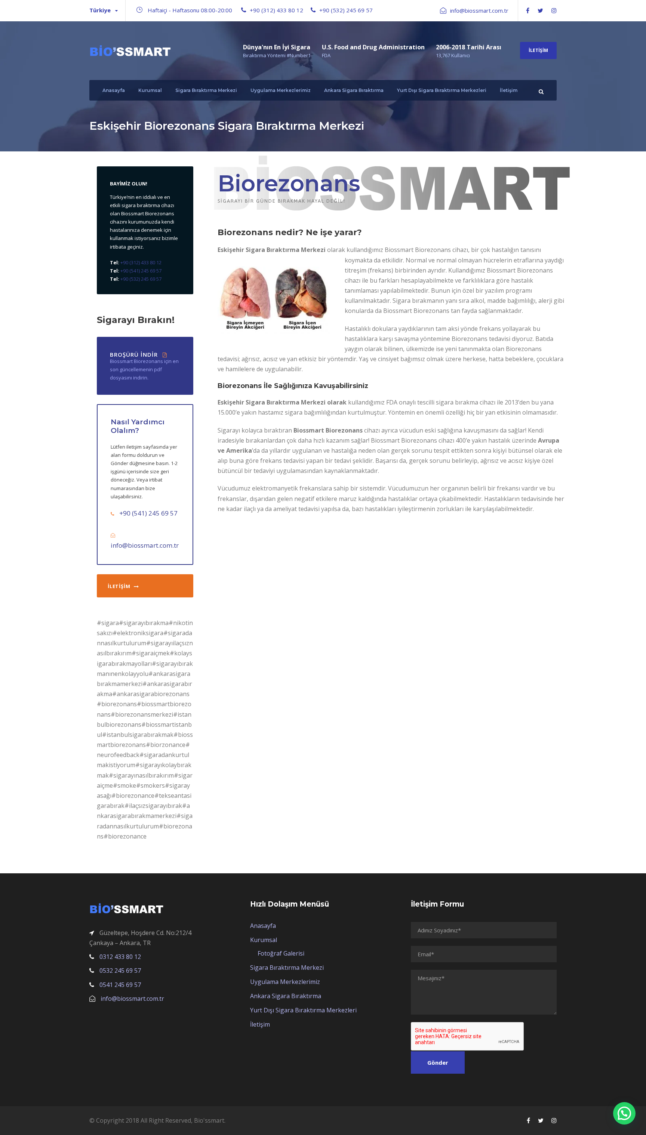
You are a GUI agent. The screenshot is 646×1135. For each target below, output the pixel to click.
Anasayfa (113, 90)
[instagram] (554, 10)
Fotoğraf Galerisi (281, 953)
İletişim (538, 50)
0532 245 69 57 (120, 970)
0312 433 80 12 (120, 957)
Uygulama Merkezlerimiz (280, 90)
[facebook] (527, 10)
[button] (624, 1113)
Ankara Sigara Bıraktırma (354, 90)
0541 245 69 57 (120, 985)
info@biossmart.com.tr (479, 10)
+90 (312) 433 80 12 (276, 10)
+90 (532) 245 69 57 (346, 10)
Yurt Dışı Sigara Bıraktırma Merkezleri (441, 90)
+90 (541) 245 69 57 (140, 270)
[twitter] (540, 10)
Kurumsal (150, 90)
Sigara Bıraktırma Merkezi (206, 90)
